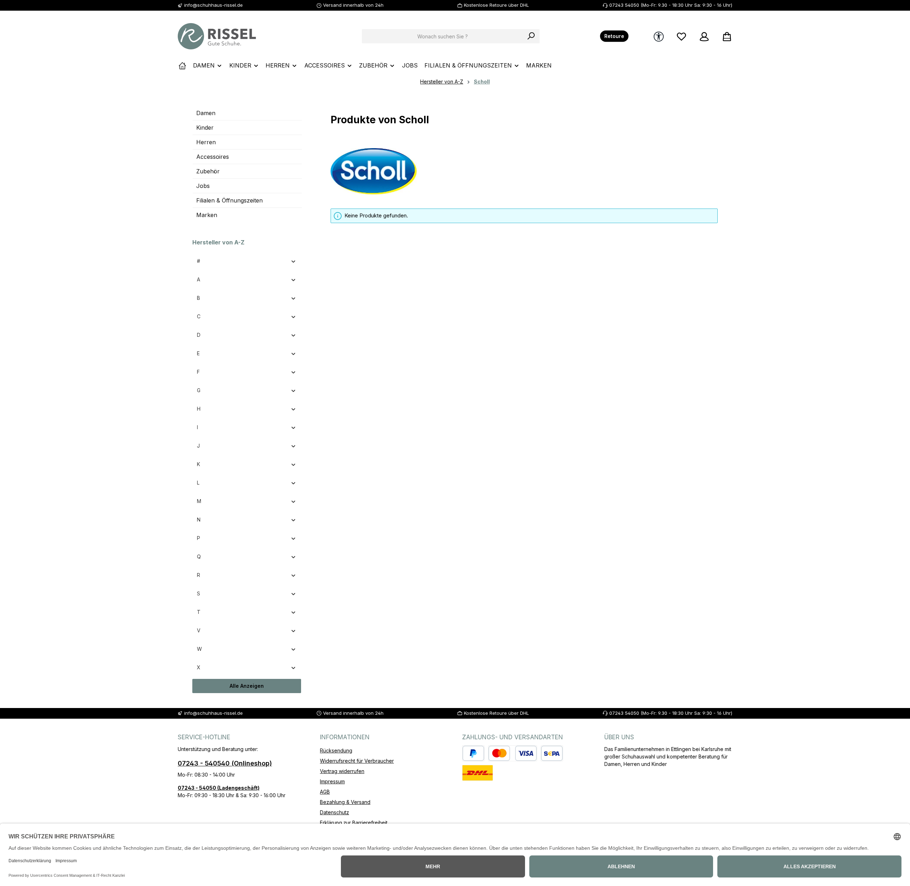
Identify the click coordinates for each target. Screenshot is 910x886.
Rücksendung (336, 750)
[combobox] (442, 36)
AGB (325, 792)
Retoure (614, 36)
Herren (206, 142)
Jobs (203, 185)
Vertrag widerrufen (342, 771)
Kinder (205, 127)
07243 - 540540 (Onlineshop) (225, 763)
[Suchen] (531, 36)
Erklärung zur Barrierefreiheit (353, 823)
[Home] (182, 65)
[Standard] (477, 773)
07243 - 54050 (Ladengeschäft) (218, 788)
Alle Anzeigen (247, 686)
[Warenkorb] (724, 36)
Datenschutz (334, 812)
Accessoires (212, 156)
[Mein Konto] (704, 36)
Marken (206, 214)
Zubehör (208, 171)
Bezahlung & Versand (345, 802)
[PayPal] (473, 753)
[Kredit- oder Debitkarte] (512, 753)
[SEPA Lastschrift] (552, 753)
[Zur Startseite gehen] (217, 36)
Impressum (332, 781)
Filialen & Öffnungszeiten (229, 200)
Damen (205, 113)
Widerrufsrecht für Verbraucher (357, 761)
